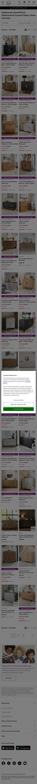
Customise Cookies (18, 400)
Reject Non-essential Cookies (18, 404)
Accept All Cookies (18, 409)
